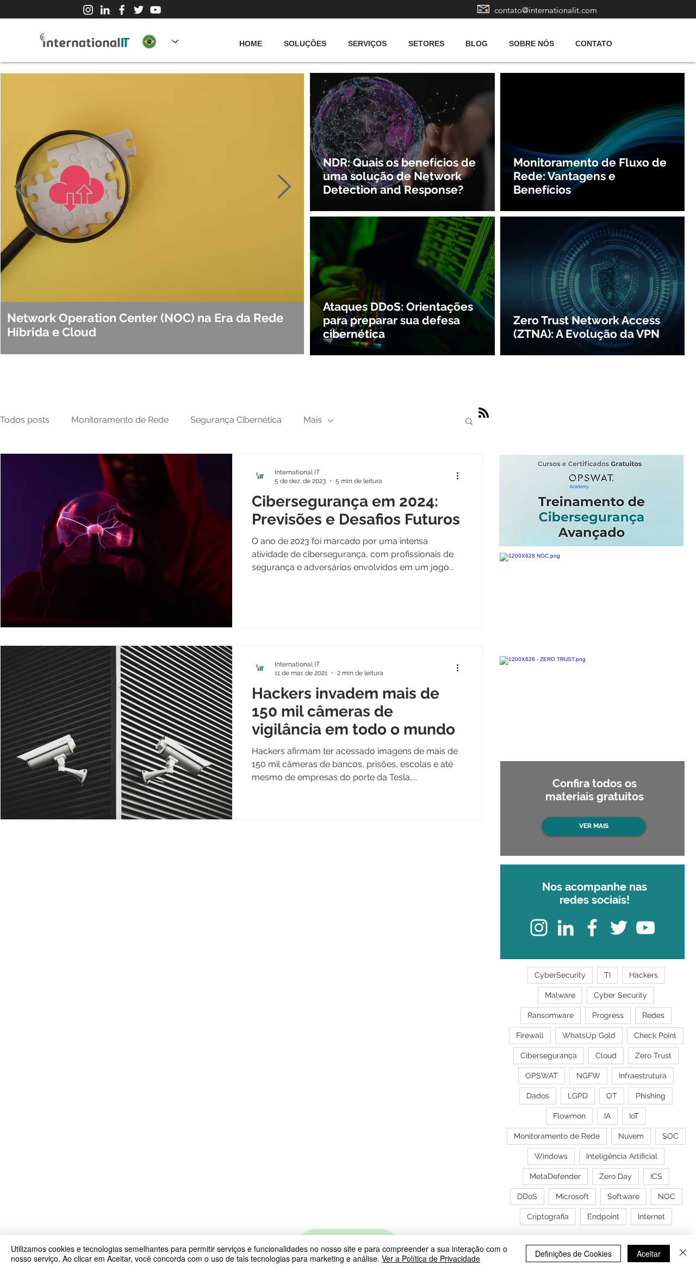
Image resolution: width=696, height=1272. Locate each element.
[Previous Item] (20, 187)
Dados (537, 1095)
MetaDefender (555, 1176)
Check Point (655, 1035)
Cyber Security (620, 995)
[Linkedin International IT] (104, 9)
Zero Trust (653, 1055)
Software (623, 1196)
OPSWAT (541, 1075)
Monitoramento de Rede (120, 420)
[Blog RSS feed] (483, 413)
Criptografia (548, 1216)
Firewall (530, 1035)
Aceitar (649, 1253)
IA (607, 1116)
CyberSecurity (560, 975)
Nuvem (631, 1136)
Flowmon (569, 1116)
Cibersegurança (548, 1055)
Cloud (606, 1055)
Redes (653, 1015)
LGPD (578, 1095)
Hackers (643, 975)
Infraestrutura (643, 1075)
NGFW (588, 1075)
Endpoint (603, 1216)
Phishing (651, 1095)
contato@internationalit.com (545, 10)
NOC (666, 1196)
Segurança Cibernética (236, 420)
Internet (651, 1216)
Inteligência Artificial (621, 1156)
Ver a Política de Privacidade (431, 1258)
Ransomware (550, 1015)
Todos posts (24, 420)
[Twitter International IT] (138, 9)
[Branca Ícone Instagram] (88, 9)
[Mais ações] (461, 476)
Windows (551, 1156)
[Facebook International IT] (121, 9)
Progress (608, 1015)
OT (611, 1095)
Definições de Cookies (573, 1253)
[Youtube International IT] (155, 9)
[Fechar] (682, 1253)
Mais (312, 420)
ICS (656, 1176)
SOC (670, 1136)
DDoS (527, 1196)
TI (607, 975)
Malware (560, 995)
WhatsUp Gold (589, 1035)
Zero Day (615, 1176)
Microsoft (572, 1196)
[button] (469, 422)
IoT (634, 1116)
